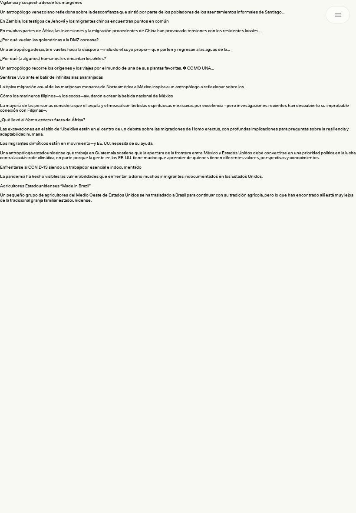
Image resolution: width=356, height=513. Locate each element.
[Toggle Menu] (337, 15)
